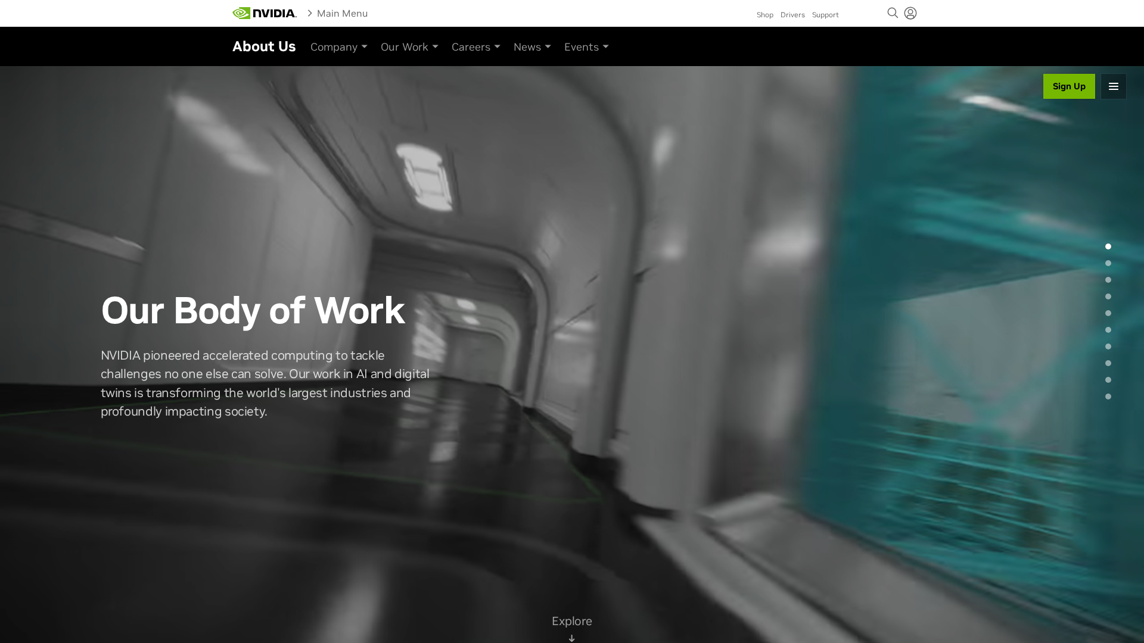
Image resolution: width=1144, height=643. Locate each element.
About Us (264, 46)
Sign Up (1069, 86)
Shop (765, 14)
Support (825, 14)
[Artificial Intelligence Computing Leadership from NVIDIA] (264, 13)
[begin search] (893, 13)
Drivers (793, 14)
